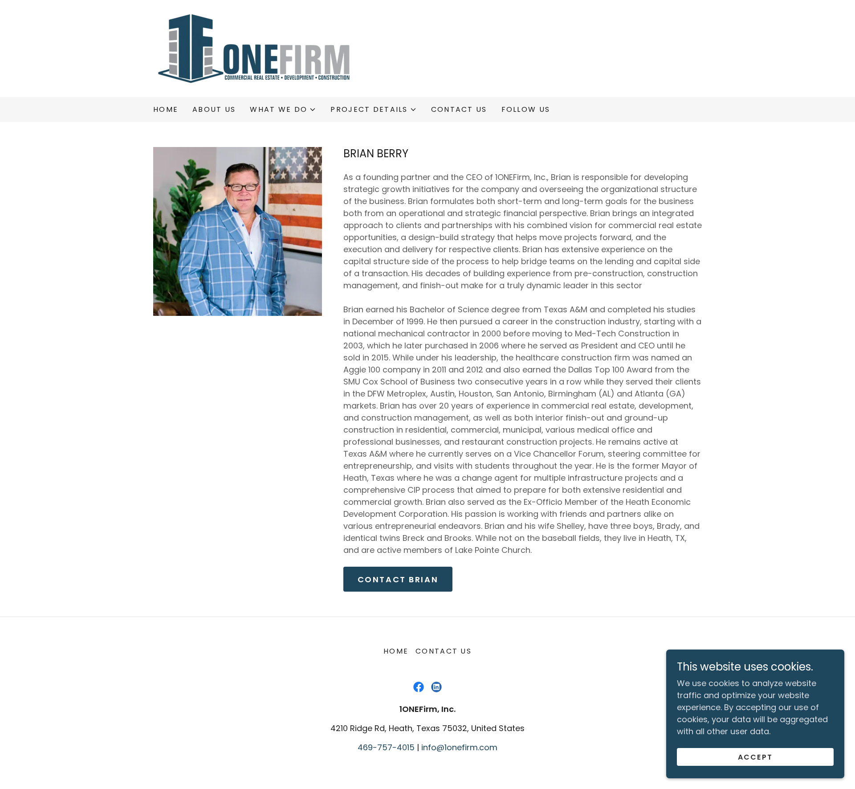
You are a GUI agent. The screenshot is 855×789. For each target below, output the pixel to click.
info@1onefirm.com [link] (459, 747)
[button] (283, 109)
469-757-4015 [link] (386, 747)
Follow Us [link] (525, 109)
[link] (253, 47)
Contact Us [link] (459, 109)
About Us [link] (214, 109)
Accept (755, 757)
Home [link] (165, 109)
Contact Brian (398, 579)
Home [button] (395, 651)
